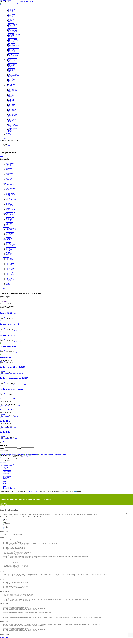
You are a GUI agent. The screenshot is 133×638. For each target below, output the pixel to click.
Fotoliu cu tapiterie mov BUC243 (12, 389)
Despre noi (5, 483)
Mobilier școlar (9, 73)
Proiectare (5, 478)
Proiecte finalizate (9, 71)
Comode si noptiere (12, 24)
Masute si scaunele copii (13, 53)
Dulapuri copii (11, 43)
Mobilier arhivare (12, 66)
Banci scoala (11, 83)
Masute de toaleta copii (13, 51)
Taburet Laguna (5, 357)
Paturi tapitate (11, 23)
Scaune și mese (9, 103)
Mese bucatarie (11, 124)
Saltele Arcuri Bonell (12, 90)
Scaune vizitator (11, 104)
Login (2, 450)
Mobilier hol (11, 11)
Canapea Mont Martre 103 (9, 335)
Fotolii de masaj (11, 121)
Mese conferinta (11, 68)
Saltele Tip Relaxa (12, 89)
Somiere (10, 101)
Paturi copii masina (12, 39)
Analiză (6, 526)
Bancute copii (11, 54)
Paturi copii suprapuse (13, 40)
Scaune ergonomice (12, 108)
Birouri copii (11, 49)
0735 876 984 (25, 456)
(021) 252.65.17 (24, 1)
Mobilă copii (8, 29)
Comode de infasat (12, 46)
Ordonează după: (3, 306)
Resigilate (8, 133)
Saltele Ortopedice (12, 91)
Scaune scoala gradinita (13, 74)
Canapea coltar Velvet (8, 410)
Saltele (7, 86)
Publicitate (7, 529)
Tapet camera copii (12, 56)
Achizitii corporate (7, 468)
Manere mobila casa (12, 28)
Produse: (2, 307)
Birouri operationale (12, 64)
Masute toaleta (11, 14)
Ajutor (4, 136)
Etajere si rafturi (11, 25)
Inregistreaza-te (9, 146)
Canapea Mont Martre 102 (9, 324)
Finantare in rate (6, 474)
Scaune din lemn (12, 115)
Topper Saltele (11, 99)
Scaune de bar (11, 110)
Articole (4, 135)
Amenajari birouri (12, 60)
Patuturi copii (11, 35)
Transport (5, 479)
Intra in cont (8, 145)
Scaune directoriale (12, 109)
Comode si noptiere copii (13, 45)
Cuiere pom (10, 70)
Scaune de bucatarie (12, 113)
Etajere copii (11, 44)
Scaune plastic (11, 123)
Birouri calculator (12, 61)
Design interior (6, 477)
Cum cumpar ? (6, 467)
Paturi (9, 21)
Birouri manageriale (12, 63)
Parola (19, 448)
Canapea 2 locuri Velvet (8, 399)
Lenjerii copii (11, 98)
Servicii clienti (6, 473)
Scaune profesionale (12, 114)
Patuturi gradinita (12, 76)
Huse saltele (11, 100)
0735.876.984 (32, 1)
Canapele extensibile (12, 128)
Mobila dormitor (11, 18)
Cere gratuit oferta (4, 301)
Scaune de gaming (12, 106)
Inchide (5, 450)
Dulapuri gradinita (12, 78)
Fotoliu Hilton (5, 421)
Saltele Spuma (11, 94)
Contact (4, 138)
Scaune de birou (11, 105)
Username (2, 448)
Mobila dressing (11, 19)
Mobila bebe (11, 33)
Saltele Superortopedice (13, 93)
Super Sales (8, 134)
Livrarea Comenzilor (7, 471)
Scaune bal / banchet (12, 120)
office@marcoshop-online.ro (6, 465)
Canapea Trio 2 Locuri (8, 313)
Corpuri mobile (11, 65)
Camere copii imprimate (13, 31)
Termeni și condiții (7, 487)
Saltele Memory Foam (13, 96)
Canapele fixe (11, 129)
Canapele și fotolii (9, 126)
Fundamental (7, 523)
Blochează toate (8, 521)
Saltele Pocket (11, 95)
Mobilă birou (8, 59)
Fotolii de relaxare (12, 131)
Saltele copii (11, 88)
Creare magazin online (32, 491)
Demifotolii (10, 130)
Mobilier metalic (9, 85)
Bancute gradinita (12, 84)
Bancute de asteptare (12, 118)
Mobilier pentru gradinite (13, 75)
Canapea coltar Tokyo (8, 346)
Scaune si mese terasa (13, 125)
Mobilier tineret (11, 16)
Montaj (4, 481)
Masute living (11, 13)
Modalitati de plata (7, 470)
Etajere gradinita (11, 79)
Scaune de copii (11, 111)
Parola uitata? (131, 451)
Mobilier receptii (12, 69)
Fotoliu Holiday (5, 432)
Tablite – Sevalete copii (13, 55)
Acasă (1, 156)
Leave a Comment (10, 319)
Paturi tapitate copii (12, 38)
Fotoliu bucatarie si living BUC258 (12, 367)
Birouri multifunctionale (13, 48)
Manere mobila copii (12, 58)
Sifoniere (10, 20)
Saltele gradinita (11, 80)
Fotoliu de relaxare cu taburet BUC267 (14, 378)
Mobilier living (11, 10)
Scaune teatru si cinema (13, 119)
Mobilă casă (8, 8)
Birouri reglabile (11, 50)
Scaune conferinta (12, 116)
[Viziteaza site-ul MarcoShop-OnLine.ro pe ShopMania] (77, 491)
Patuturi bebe (11, 36)
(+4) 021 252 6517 (28, 455)
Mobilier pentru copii (13, 30)
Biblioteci (10, 15)
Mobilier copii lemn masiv (14, 34)
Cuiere (9, 26)
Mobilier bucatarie (12, 9)
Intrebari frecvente (7, 484)
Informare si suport (7, 476)
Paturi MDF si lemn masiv (14, 41)
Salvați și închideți (4, 637)
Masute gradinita (12, 81)
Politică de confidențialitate (9, 488)
